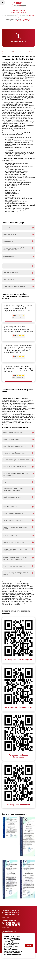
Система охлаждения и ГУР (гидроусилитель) (13, 249)
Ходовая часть (8, 279)
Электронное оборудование (14, 286)
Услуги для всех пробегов (13, 520)
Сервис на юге (8, 345)
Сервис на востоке (10, 326)
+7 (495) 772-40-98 (19, 352)
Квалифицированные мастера (14, 446)
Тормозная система (10, 273)
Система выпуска (9, 256)
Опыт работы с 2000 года (12, 432)
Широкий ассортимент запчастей (16, 460)
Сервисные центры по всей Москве (16, 482)
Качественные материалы (13, 513)
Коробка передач (10, 234)
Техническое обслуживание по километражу (15, 550)
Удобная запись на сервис (13, 497)
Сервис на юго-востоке (11, 366)
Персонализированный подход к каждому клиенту (15, 474)
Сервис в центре (9, 305)
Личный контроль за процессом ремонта (15, 573)
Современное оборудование (14, 453)
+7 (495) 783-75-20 (27, 331)
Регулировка (8, 241)
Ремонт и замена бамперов (13, 542)
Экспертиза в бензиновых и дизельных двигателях (14, 489)
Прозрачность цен (10, 506)
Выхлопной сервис (10, 535)
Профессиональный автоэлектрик (16, 466)
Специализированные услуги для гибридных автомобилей (16, 558)
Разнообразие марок (11, 439)
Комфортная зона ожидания (14, 566)
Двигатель (7, 227)
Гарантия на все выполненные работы (15, 528)
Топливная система (10, 266)
